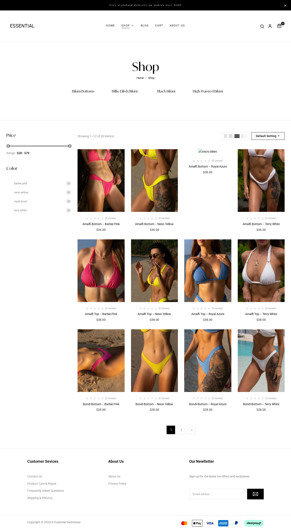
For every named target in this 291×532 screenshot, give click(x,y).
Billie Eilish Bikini (125, 91)
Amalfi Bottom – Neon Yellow (154, 224)
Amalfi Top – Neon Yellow (154, 314)
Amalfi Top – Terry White (261, 314)
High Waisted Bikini (208, 91)
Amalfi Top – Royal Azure (207, 314)
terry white (20, 210)
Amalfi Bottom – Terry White (261, 224)
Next (191, 430)
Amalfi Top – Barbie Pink (101, 314)
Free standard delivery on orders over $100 (146, 5)
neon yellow (21, 192)
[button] (281, 26)
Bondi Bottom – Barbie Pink (101, 404)
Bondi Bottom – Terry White (261, 404)
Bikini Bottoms (83, 91)
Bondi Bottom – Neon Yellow (154, 404)
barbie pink (20, 183)
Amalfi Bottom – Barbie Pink (101, 224)
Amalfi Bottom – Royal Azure (208, 166)
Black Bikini (166, 91)
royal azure (20, 201)
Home (140, 78)
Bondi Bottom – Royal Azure (207, 404)
